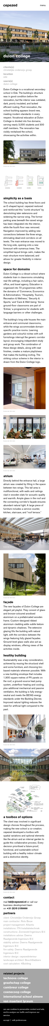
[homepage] (10, 5)
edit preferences (19, 1020)
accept (6, 1020)
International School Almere (23, 997)
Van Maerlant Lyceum (18, 1001)
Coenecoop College (17, 992)
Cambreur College (15, 987)
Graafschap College (17, 983)
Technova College (15, 978)
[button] (42, 5)
